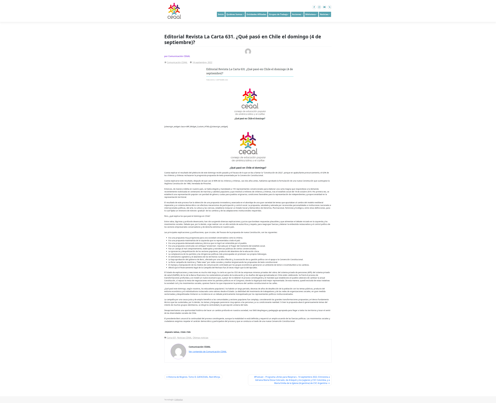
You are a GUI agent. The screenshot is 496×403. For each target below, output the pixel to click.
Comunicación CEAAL (177, 62)
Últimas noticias (200, 337)
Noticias (324, 14)
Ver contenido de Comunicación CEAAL (208, 351)
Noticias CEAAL (184, 337)
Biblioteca (310, 14)
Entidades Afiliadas (256, 14)
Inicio (221, 14)
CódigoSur (178, 399)
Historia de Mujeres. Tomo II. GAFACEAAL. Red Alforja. (194, 376)
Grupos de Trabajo (278, 14)
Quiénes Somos (234, 14)
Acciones (296, 14)
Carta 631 (171, 337)
